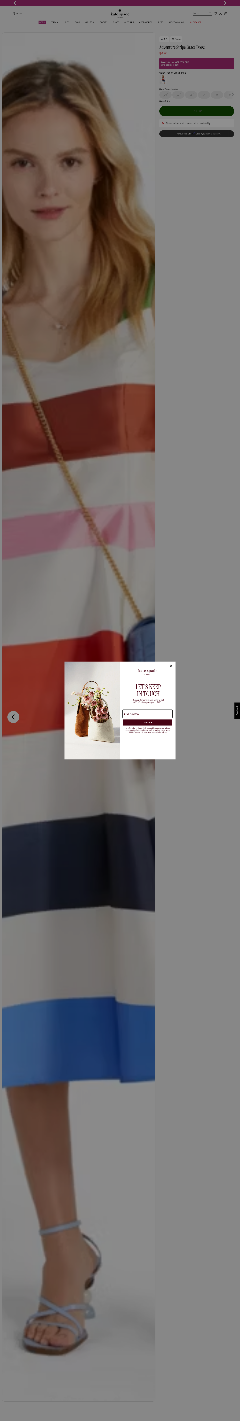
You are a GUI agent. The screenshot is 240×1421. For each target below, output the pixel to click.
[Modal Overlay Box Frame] (120, 710)
